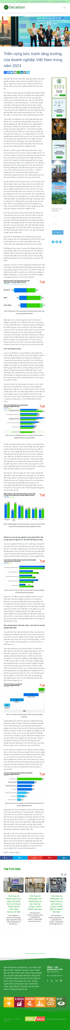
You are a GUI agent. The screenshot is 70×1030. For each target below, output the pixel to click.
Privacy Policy (50, 1019)
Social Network (60, 1)
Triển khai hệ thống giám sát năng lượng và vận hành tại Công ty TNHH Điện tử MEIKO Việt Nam (56, 904)
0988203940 (24, 1)
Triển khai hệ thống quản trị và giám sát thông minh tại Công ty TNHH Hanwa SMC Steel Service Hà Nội (13, 904)
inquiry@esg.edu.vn (41, 1)
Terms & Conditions (60, 1019)
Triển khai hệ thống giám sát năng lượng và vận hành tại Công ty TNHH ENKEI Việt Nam (35, 902)
